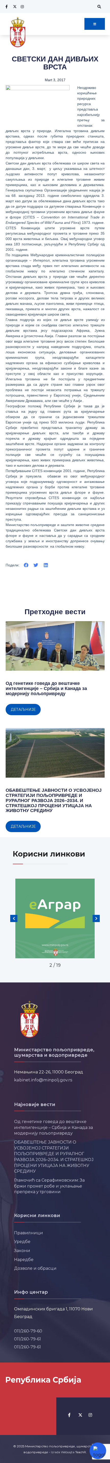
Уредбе (22, 1241)
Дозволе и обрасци (35, 1268)
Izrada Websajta (62, 1452)
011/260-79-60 (28, 1330)
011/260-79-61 (27, 1338)
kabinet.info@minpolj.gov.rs (43, 1079)
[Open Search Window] (98, 6)
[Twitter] (14, 6)
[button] (26, 565)
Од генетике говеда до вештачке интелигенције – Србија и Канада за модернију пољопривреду (46, 688)
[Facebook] (6, 6)
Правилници (28, 1232)
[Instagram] (22, 6)
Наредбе (24, 1259)
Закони (22, 1250)
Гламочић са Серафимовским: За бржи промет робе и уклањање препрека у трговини (49, 1185)
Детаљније (23, 709)
